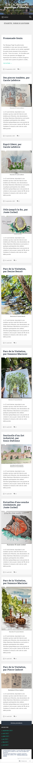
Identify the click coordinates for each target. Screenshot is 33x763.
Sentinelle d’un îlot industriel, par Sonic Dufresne (13, 438)
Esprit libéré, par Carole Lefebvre (12, 145)
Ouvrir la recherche (29, 17)
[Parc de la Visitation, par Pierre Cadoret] (16, 682)
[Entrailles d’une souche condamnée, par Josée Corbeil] (16, 528)
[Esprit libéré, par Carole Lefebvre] (16, 163)
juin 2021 (5, 739)
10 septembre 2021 (10, 69)
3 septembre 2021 (10, 136)
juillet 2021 (6, 736)
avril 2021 (6, 745)
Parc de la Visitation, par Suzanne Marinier (15, 352)
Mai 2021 (5, 742)
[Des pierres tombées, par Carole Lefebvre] (16, 96)
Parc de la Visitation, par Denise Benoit (14, 270)
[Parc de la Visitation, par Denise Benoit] (16, 296)
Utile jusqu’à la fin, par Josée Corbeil (15, 211)
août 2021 (6, 733)
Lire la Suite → (7, 63)
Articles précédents (16, 723)
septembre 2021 (8, 730)
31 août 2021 (8, 260)
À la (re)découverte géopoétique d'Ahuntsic (16, 5)
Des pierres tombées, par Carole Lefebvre (16, 79)
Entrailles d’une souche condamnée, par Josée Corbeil (16, 505)
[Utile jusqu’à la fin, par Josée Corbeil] (16, 225)
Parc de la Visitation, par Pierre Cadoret (14, 668)
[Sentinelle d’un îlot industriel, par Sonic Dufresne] (16, 456)
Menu (6, 17)
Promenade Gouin (13, 38)
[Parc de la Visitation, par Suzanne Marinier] (16, 379)
